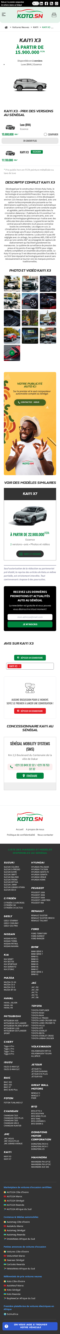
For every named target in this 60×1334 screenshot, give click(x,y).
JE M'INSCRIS (30, 624)
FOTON (8, 1098)
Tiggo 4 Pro (9, 1046)
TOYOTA (36, 1006)
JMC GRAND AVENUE (13, 1143)
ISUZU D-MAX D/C (12, 1069)
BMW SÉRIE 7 (37, 954)
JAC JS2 (34, 987)
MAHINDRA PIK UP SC (41, 1161)
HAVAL (8, 998)
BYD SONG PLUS (38, 1116)
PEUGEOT (37, 888)
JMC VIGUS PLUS (11, 1141)
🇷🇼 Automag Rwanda (14, 1234)
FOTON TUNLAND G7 (13, 1102)
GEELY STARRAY (11, 920)
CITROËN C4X (10, 905)
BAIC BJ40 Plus (11, 1089)
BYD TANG (35, 1118)
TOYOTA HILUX (38, 1025)
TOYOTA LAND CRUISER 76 (43, 1023)
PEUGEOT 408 (37, 902)
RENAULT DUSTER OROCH (42, 918)
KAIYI (8, 1152)
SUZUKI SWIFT (10, 874)
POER (33, 1098)
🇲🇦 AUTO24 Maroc (13, 1196)
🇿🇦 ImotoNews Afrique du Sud (19, 1238)
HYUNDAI (37, 863)
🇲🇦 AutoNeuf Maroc (14, 1285)
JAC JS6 (34, 997)
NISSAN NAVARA (11, 946)
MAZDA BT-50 (10, 989)
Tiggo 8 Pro (9, 1053)
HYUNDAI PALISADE (40, 867)
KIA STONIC (9, 969)
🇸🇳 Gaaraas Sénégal (14, 1260)
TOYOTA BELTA (37, 1033)
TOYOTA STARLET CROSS (42, 1035)
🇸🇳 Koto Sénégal (12, 1289)
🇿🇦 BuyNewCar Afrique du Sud (19, 1298)
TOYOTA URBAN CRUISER (42, 1038)
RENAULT (37, 911)
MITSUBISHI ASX (11, 1020)
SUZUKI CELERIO (11, 867)
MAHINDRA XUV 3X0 (40, 1167)
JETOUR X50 (36, 1076)
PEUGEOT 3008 (38, 895)
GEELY (8, 916)
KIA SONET (9, 959)
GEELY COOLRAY (11, 923)
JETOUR (36, 1065)
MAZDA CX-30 (10, 982)
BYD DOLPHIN (37, 1113)
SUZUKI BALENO (11, 877)
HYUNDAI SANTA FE (40, 872)
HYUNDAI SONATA (39, 874)
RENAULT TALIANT (39, 920)
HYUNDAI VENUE (38, 877)
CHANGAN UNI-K (11, 1123)
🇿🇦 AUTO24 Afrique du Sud (18, 1209)
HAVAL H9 (8, 1007)
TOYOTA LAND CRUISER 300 (43, 1020)
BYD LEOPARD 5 (38, 1121)
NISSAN (9, 934)
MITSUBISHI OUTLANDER (15, 1023)
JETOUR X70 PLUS (39, 1074)
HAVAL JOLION (10, 1002)
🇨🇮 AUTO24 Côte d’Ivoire (16, 1192)
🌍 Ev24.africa (11, 1314)
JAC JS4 (34, 989)
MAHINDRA (39, 1157)
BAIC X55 (8, 1082)
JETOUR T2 (36, 1069)
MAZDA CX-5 (9, 984)
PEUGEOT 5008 (38, 897)
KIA (6, 955)
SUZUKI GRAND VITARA (14, 887)
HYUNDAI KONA (38, 879)
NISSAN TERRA (10, 941)
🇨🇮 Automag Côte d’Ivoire (17, 1221)
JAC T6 (34, 992)
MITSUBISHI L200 (11, 1028)
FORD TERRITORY (39, 933)
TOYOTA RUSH (37, 1012)
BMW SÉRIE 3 (37, 972)
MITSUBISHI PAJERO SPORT (16, 1025)
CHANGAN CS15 (11, 1115)
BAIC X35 (8, 1084)
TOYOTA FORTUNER (40, 1010)
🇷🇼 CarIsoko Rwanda (14, 1264)
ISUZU (8, 1062)
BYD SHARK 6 (37, 1123)
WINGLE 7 (35, 1095)
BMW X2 (34, 974)
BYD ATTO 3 (36, 1111)
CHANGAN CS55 (11, 1120)
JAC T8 (34, 995)
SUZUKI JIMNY (10, 884)
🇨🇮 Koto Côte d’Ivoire (14, 1281)
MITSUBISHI (12, 1016)
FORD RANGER (37, 938)
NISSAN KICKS (10, 938)
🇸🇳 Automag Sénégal (14, 1230)
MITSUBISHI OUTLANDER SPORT (15, 1032)
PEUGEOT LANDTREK (40, 900)
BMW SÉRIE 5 (37, 951)
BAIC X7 (7, 1087)
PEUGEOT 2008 (38, 892)
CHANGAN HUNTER (12, 1125)
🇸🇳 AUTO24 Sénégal (14, 1200)
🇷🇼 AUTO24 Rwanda (14, 1204)
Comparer (53, 134)
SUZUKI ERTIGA (11, 882)
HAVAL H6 (8, 1005)
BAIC (7, 1078)
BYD (34, 1107)
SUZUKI (9, 863)
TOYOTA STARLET (39, 1030)
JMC (7, 1134)
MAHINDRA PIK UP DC (41, 1164)
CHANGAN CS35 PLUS (13, 1118)
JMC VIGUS (9, 1138)
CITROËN (10, 898)
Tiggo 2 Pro (9, 1048)
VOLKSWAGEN (41, 1047)
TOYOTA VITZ (37, 1028)
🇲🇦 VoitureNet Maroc (14, 1255)
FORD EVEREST (38, 936)
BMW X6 (34, 966)
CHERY (8, 1042)
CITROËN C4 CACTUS (13, 907)
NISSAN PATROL (11, 943)
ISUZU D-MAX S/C (11, 1066)
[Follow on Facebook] (46, 3)
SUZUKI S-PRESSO (12, 869)
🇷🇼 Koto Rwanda (12, 1294)
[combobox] (23, 666)
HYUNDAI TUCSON (39, 869)
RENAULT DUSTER (39, 915)
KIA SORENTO (10, 966)
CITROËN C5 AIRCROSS (14, 902)
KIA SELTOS (9, 961)
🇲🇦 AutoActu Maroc (13, 1226)
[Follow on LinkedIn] (41, 3)
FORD (35, 929)
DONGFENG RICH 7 (39, 1146)
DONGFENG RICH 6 (39, 1143)
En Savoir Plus (30, 140)
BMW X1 (34, 956)
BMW (34, 947)
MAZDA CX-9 (9, 987)
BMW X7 (34, 969)
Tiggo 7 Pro (9, 1051)
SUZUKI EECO (10, 889)
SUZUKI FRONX (10, 879)
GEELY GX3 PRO (11, 925)
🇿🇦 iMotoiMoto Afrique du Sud (19, 1268)
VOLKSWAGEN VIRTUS (41, 1051)
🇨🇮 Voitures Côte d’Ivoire (16, 1251)
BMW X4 (34, 961)
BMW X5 (34, 964)
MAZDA (9, 978)
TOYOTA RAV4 (37, 1015)
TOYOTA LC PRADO (39, 1018)
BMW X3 (34, 959)
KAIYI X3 (7, 1156)
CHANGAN (11, 1111)
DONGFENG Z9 (37, 1149)
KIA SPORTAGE (10, 964)
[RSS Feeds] (51, 3)
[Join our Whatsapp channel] (56, 3)
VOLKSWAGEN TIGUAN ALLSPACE (41, 1055)
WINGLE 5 (35, 1093)
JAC (33, 983)
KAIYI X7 (7, 1159)
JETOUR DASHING (39, 1071)
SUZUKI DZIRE (10, 872)
